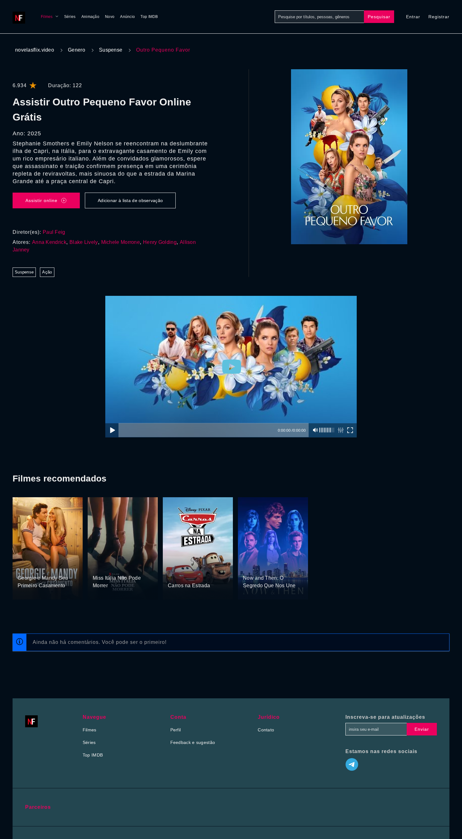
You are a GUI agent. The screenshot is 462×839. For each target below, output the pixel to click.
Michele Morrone (120, 242)
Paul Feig (54, 232)
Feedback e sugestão (192, 742)
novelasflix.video (34, 50)
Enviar (422, 729)
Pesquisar (379, 16)
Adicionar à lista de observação (130, 200)
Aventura (102, 566)
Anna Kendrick (49, 242)
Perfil (175, 729)
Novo (109, 16)
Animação (90, 16)
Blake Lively (83, 242)
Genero (76, 50)
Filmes (47, 16)
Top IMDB (149, 16)
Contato (266, 729)
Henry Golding (160, 242)
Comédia (27, 566)
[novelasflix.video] (20, 17)
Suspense (110, 50)
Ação (47, 272)
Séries (70, 16)
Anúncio (127, 16)
